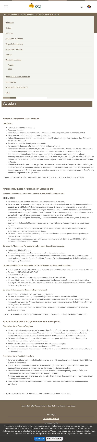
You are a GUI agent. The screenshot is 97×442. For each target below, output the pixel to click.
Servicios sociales (13, 60)
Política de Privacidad (51, 419)
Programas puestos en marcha (18, 77)
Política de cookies (51, 423)
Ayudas (11, 65)
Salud (10, 69)
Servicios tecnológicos (14, 49)
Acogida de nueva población (17, 87)
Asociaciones (11, 82)
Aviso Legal (51, 415)
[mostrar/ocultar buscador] (82, 7)
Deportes (9, 33)
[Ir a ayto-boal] (42, 6)
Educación (10, 23)
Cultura (8, 28)
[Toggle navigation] (6, 6)
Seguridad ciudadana (14, 44)
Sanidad (9, 55)
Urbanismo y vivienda (14, 39)
